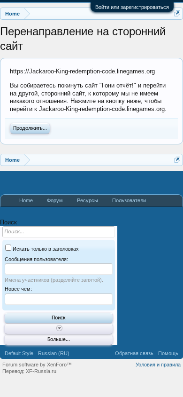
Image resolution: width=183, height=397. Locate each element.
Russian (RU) (53, 353)
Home (26, 200)
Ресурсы (87, 200)
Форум (55, 200)
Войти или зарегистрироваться (132, 7)
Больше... (58, 339)
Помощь (168, 353)
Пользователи (129, 200)
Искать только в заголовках (45, 249)
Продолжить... (30, 128)
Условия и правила (158, 364)
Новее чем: (18, 289)
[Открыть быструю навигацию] (177, 13)
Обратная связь (134, 353)
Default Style (19, 353)
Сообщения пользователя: (36, 259)
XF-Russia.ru (41, 371)
